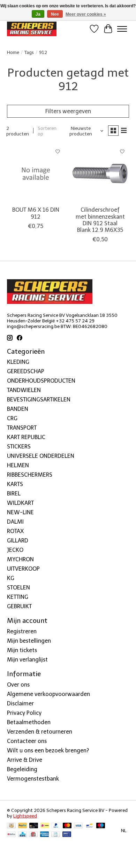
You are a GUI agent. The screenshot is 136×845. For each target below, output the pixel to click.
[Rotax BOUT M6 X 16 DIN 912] (36, 173)
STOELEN (18, 587)
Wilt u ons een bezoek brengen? (48, 750)
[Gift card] (33, 834)
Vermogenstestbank (33, 778)
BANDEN (17, 409)
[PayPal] (22, 826)
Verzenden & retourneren (39, 731)
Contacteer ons (27, 741)
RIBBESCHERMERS (29, 474)
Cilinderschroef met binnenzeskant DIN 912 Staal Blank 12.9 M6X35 (100, 219)
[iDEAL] (44, 826)
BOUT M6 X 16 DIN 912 (35, 213)
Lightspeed (25, 816)
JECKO (15, 550)
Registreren (22, 631)
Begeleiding (22, 769)
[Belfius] (11, 834)
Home (13, 52)
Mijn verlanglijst (27, 659)
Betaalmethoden (29, 722)
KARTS (15, 484)
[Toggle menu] (122, 29)
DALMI (15, 521)
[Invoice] (55, 834)
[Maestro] (100, 826)
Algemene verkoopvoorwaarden (48, 694)
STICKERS (19, 446)
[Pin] (66, 834)
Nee (55, 14)
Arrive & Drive (24, 760)
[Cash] (11, 826)
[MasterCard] (67, 826)
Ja (38, 14)
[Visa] (78, 826)
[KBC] (22, 834)
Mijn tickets (22, 650)
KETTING (17, 597)
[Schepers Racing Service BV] (31, 29)
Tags (29, 52)
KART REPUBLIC (26, 437)
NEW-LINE (20, 512)
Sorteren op (47, 130)
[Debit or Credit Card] (33, 826)
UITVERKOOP (23, 568)
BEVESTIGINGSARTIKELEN (38, 399)
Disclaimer (20, 703)
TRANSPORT (22, 427)
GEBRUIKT (19, 606)
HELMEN (18, 465)
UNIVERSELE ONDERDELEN (40, 456)
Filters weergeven (68, 111)
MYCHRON (20, 559)
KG (10, 578)
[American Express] (44, 834)
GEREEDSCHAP (25, 371)
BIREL (14, 493)
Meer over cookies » (86, 14)
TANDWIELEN (24, 390)
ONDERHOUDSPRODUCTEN (41, 380)
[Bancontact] (89, 826)
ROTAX (15, 531)
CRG (12, 418)
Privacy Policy (24, 713)
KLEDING (18, 362)
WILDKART (20, 503)
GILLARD (17, 540)
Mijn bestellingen (29, 640)
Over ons (18, 684)
